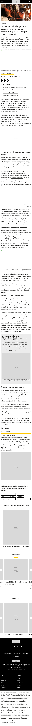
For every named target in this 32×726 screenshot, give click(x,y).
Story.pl (18, 687)
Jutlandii (3, 111)
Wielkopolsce (19, 125)
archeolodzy (4, 173)
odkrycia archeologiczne (22, 493)
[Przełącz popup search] (30, 1)
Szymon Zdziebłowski (7, 74)
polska (3, 496)
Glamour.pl (19, 675)
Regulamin (12, 651)
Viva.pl (2, 685)
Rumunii (20, 239)
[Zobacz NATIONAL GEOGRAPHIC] (16, 618)
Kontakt (7, 651)
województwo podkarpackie (8, 499)
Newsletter (25, 653)
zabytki (27, 499)
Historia (4, 23)
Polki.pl (2, 682)
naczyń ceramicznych (17, 178)
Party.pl (18, 680)
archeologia (4, 493)
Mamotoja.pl (4, 680)
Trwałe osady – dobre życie (10, 93)
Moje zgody (16, 656)
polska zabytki (12, 496)
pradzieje (20, 496)
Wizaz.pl (19, 685)
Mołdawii (26, 239)
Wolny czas (20, 499)
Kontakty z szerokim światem (11, 90)
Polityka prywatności (22, 651)
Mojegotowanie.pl (21, 678)
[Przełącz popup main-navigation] (1, 1)
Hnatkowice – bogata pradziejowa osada (14, 87)
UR (7, 428)
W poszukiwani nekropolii (10, 95)
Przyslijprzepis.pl (20, 682)
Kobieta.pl (3, 678)
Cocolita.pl (3, 687)
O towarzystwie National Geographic (12, 653)
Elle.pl (2, 675)
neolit (12, 493)
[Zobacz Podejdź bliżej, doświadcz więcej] (16, 569)
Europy (22, 109)
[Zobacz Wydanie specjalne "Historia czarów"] (16, 527)
